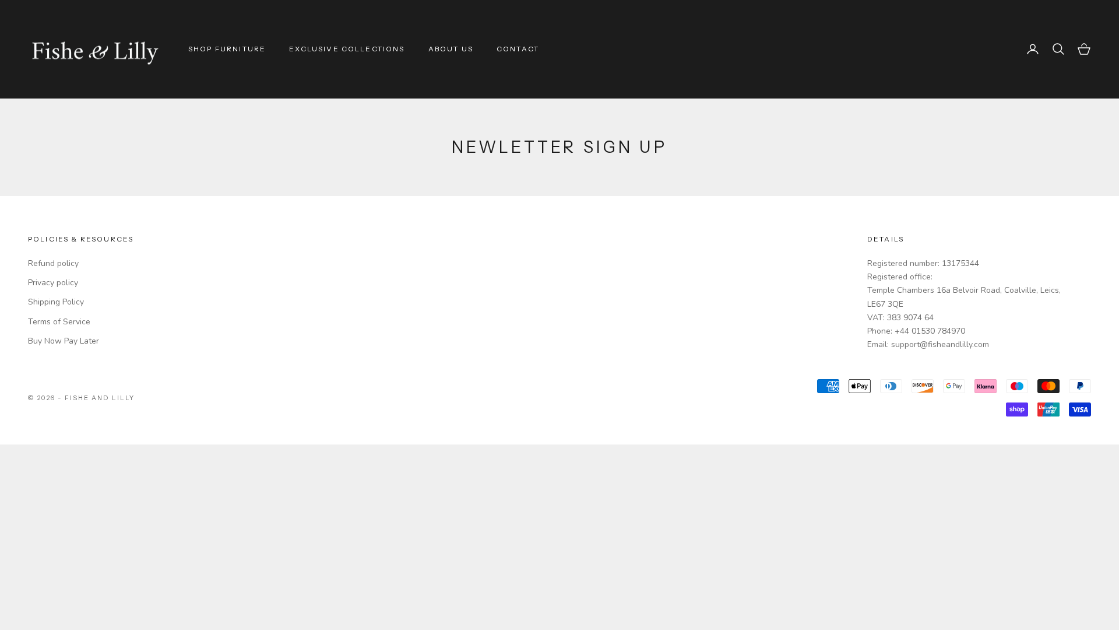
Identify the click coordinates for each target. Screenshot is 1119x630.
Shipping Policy (56, 301)
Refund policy (53, 263)
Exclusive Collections (346, 48)
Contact (518, 48)
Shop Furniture (227, 48)
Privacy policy (53, 282)
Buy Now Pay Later (63, 340)
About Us (450, 48)
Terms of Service (59, 321)
